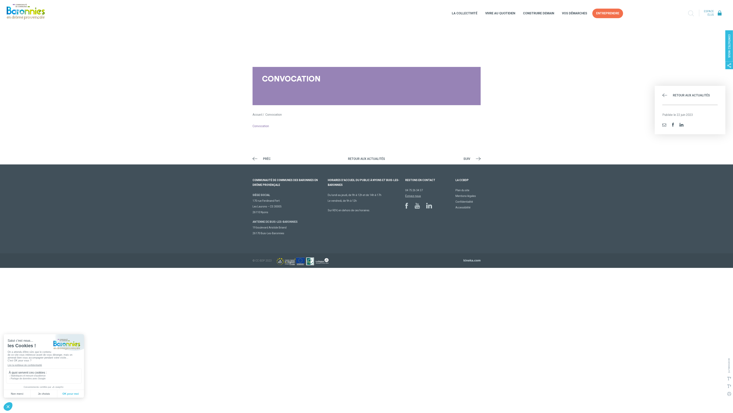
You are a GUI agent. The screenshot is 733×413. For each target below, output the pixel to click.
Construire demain (538, 13)
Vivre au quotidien (500, 13)
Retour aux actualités (691, 95)
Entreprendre (607, 13)
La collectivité (464, 13)
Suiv (466, 159)
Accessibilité (463, 207)
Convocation (261, 126)
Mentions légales (465, 196)
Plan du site (462, 190)
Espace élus (709, 13)
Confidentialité (464, 201)
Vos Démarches (574, 13)
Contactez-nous (729, 46)
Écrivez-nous (413, 196)
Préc (267, 159)
